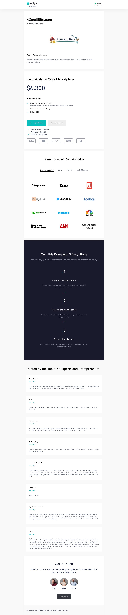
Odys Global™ (53, 610)
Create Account (57, 123)
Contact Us (64, 597)
